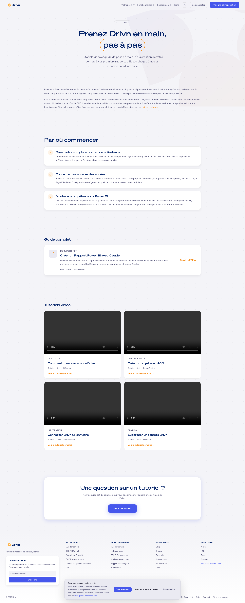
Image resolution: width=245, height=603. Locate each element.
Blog (158, 547)
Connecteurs (161, 559)
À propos (204, 547)
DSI (67, 567)
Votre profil (128, 5)
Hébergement (116, 551)
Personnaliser (169, 589)
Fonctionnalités (145, 5)
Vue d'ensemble (72, 547)
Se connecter (198, 5)
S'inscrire (32, 580)
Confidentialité (186, 597)
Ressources (164, 5)
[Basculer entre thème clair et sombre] (184, 5)
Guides (159, 551)
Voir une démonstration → (212, 563)
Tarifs (176, 5)
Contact (204, 559)
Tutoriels (159, 555)
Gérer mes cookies (220, 597)
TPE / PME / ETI (73, 551)
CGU (198, 597)
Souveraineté (161, 563)
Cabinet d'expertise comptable (78, 563)
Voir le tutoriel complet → (61, 373)
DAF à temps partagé (75, 559)
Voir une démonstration (224, 5)
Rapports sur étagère (120, 563)
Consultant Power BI (74, 555)
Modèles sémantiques (120, 559)
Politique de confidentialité (85, 596)
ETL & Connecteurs (119, 555)
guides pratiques (150, 107)
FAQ (158, 567)
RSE (202, 551)
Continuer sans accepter (146, 589)
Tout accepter (122, 589)
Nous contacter (122, 508)
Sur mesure (116, 567)
